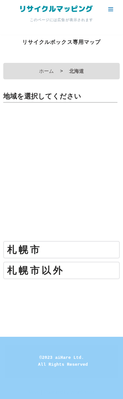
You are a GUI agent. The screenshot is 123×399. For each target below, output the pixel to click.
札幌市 (24, 249)
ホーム (46, 71)
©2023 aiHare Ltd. (61, 357)
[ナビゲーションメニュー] (110, 9)
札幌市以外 (36, 270)
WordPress (83, 392)
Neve (34, 392)
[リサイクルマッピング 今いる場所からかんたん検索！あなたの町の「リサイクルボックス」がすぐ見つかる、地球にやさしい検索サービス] (55, 9)
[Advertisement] (61, 174)
